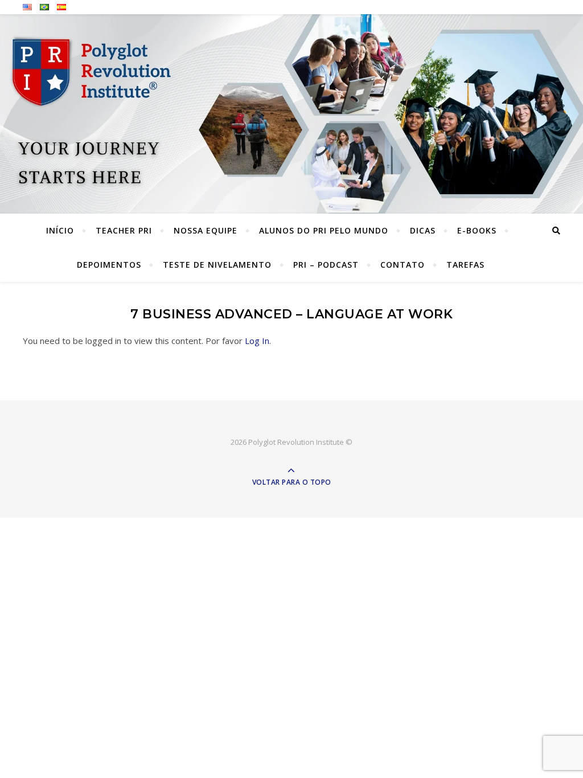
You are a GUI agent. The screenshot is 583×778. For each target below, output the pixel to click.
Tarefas (465, 264)
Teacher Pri (124, 230)
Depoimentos (109, 264)
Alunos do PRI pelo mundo (323, 230)
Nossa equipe (205, 230)
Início (60, 230)
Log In (257, 340)
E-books (476, 230)
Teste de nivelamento (217, 264)
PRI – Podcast (326, 264)
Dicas (423, 230)
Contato (402, 264)
